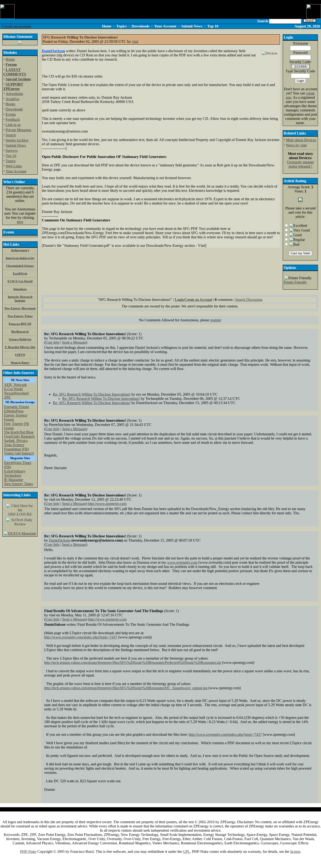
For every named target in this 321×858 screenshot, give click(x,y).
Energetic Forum (16, 407)
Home (10, 59)
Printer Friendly (295, 282)
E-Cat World (13, 389)
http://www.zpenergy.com (107, 504)
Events (11, 114)
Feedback (13, 120)
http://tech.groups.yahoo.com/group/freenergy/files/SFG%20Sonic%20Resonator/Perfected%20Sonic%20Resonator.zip (132, 663)
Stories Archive (17, 140)
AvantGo (12, 99)
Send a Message (74, 342)
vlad (135, 41)
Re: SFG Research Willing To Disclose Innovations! (91, 394)
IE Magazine (13, 480)
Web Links (14, 166)
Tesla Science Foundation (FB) (16, 447)
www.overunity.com (182, 562)
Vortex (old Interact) (19, 453)
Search (11, 135)
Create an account (16, 26)
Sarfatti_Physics (16, 441)
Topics (11, 161)
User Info (52, 342)
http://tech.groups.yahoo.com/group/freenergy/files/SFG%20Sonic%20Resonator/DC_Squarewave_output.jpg (125, 688)
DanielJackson (59, 540)
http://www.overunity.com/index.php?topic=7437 (80, 637)
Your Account (16, 171)
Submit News (16, 145)
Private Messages (18, 130)
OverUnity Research (19, 436)
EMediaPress (13, 411)
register (215, 320)
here (20, 222)
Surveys (12, 151)
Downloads (14, 109)
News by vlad (296, 145)
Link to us (13, 125)
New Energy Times (18, 484)
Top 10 (11, 156)
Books (10, 104)
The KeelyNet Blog (18, 432)
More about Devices (301, 140)
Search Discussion (248, 300)
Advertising (14, 94)
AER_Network (15, 385)
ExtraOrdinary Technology (14, 473)
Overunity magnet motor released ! (300, 164)
